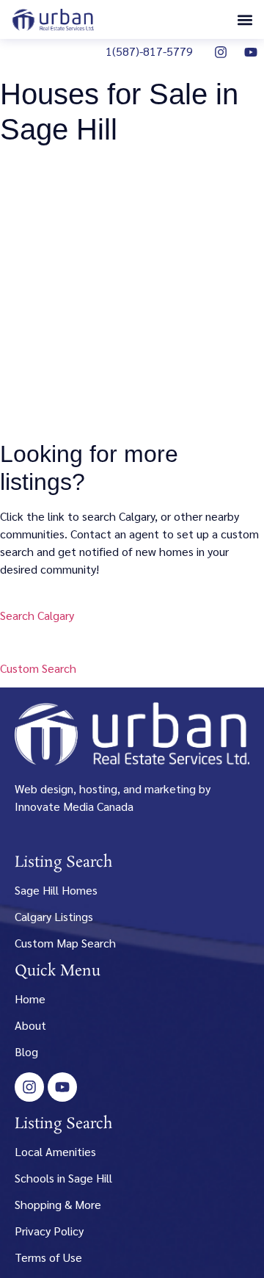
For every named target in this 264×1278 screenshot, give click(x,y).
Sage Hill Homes (56, 890)
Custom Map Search (65, 942)
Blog (26, 1051)
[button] (244, 19)
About (30, 1025)
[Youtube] (251, 52)
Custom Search (38, 668)
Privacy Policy (49, 1230)
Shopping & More (58, 1204)
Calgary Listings (54, 916)
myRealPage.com (157, 413)
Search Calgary (37, 615)
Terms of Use (48, 1257)
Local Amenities (55, 1151)
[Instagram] (221, 52)
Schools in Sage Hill (63, 1177)
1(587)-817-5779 (149, 51)
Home (30, 998)
